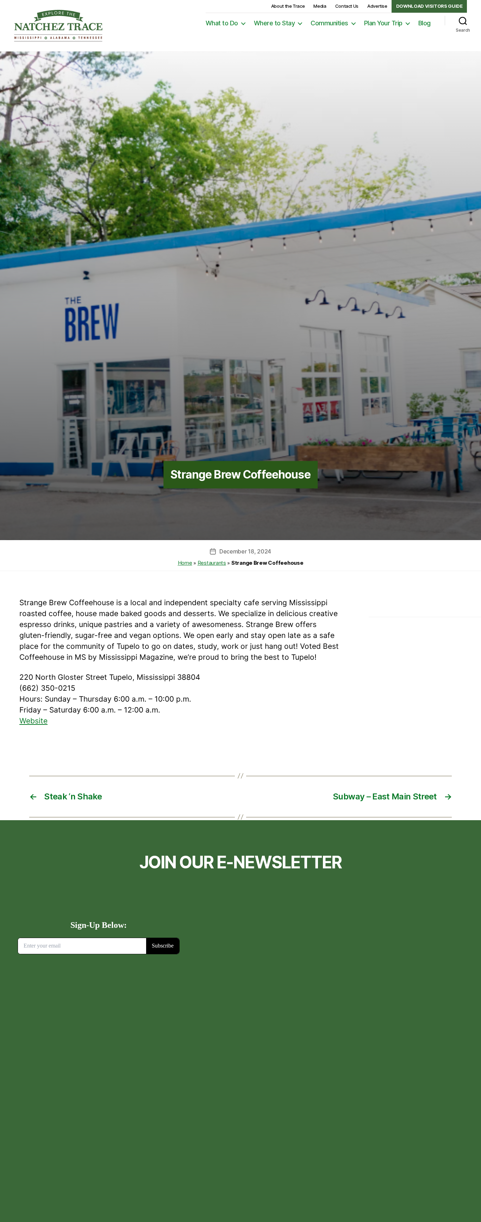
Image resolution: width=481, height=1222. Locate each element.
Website (33, 720)
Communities (329, 23)
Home (185, 562)
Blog (424, 23)
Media (319, 6)
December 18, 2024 (245, 551)
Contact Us (346, 6)
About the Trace (288, 6)
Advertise (377, 6)
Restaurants (212, 562)
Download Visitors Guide (429, 6)
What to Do (222, 23)
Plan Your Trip (383, 23)
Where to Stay (274, 23)
